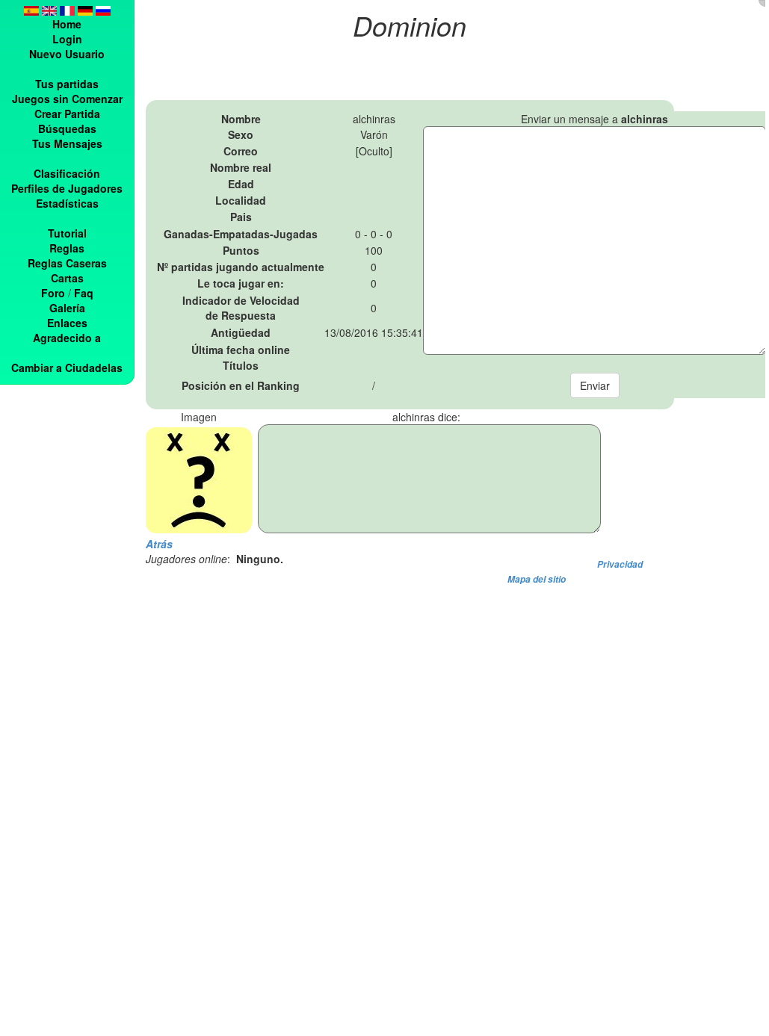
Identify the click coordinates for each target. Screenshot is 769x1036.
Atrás (159, 543)
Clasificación (67, 173)
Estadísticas (67, 203)
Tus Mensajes (67, 143)
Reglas (66, 248)
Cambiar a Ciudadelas (67, 367)
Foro (53, 292)
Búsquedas (67, 128)
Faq (83, 292)
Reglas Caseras (67, 262)
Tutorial (67, 233)
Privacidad (620, 564)
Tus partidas (67, 83)
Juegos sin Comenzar (67, 98)
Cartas (67, 277)
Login (67, 38)
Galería (67, 307)
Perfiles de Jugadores (67, 188)
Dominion (409, 25)
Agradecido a (67, 337)
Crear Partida (67, 113)
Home (66, 23)
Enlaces (67, 322)
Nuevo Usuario (67, 53)
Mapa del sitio (536, 579)
